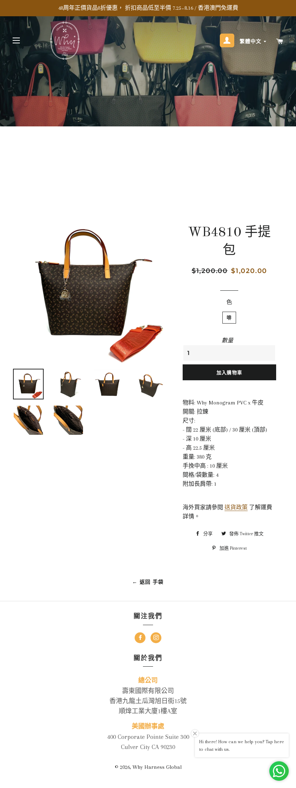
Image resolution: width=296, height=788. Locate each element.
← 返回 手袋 (148, 582)
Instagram (156, 638)
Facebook (140, 638)
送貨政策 (236, 507)
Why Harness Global (157, 767)
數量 (227, 340)
